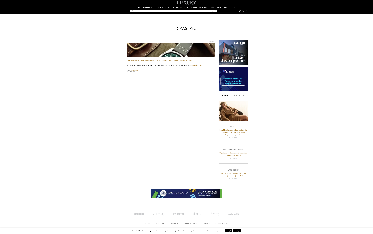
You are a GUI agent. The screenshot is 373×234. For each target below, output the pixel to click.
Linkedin (242, 10)
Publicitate (161, 224)
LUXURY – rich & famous (186, 3)
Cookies (207, 224)
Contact (174, 224)
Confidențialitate (191, 224)
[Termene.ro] (233, 91)
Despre (148, 224)
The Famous (161, 7)
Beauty (179, 7)
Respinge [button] (237, 231)
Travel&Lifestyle (223, 7)
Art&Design (204, 7)
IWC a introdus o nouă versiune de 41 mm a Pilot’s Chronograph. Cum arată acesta (159, 61)
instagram (239, 10)
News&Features (148, 7)
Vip (234, 7)
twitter (245, 10)
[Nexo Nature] (233, 64)
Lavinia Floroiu (134, 70)
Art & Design (233, 170)
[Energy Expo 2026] (186, 193)
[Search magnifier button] (215, 11)
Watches (209, 41)
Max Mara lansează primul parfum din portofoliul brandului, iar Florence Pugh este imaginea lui (233, 132)
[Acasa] (139, 7)
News (213, 41)
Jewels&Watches (190, 7)
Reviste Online (221, 224)
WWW (212, 7)
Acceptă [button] (229, 231)
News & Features (230, 149)
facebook (237, 10)
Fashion (171, 7)
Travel (240, 149)
